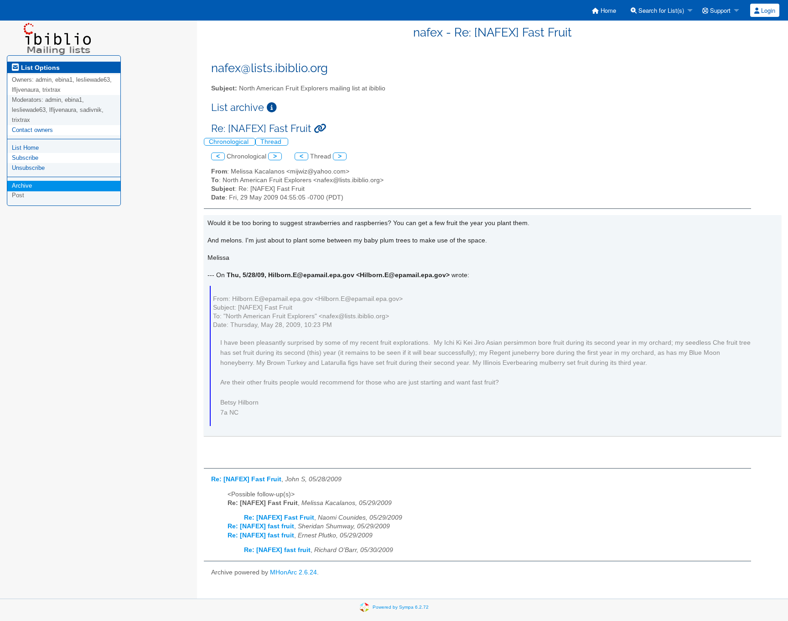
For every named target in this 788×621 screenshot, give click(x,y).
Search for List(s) (660, 10)
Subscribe (25, 157)
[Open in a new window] (272, 107)
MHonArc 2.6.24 (293, 572)
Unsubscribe (28, 167)
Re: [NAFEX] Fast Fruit (246, 479)
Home (607, 10)
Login (767, 10)
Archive (22, 185)
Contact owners (32, 129)
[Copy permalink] (320, 128)
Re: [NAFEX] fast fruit (261, 526)
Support (719, 10)
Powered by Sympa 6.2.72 (401, 606)
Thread (271, 141)
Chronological (229, 141)
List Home (25, 147)
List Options (39, 67)
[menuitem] (604, 10)
